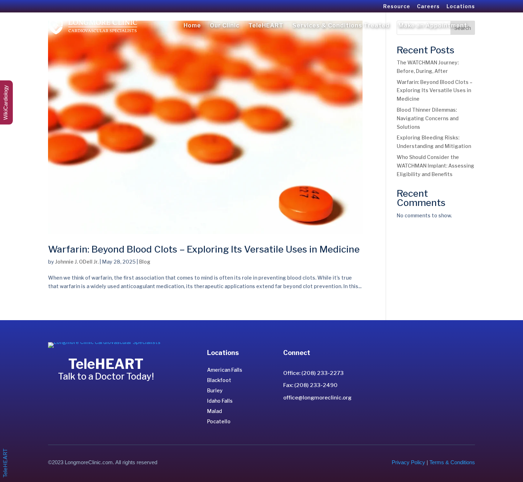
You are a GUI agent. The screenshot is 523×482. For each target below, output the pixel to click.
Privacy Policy (408, 462)
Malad (214, 411)
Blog (144, 262)
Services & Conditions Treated (341, 26)
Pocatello (219, 421)
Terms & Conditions (452, 462)
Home (192, 26)
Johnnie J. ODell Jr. (77, 262)
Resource (396, 6)
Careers (428, 6)
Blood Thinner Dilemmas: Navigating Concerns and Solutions (428, 118)
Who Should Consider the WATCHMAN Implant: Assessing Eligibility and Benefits (435, 165)
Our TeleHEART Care (105, 396)
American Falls (224, 370)
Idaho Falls (220, 401)
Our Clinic (224, 26)
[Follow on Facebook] (300, 417)
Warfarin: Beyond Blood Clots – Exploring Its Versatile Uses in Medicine (204, 249)
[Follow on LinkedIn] (289, 417)
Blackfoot (219, 380)
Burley (215, 390)
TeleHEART (266, 26)
